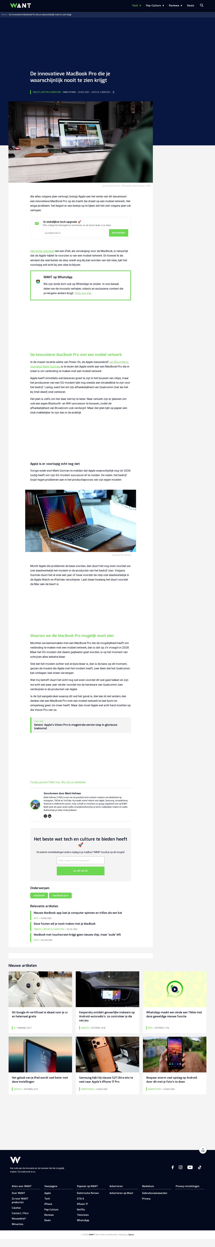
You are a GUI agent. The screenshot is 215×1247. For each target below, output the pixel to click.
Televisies (83, 1215)
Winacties (17, 1224)
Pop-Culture (153, 5)
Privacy (146, 1198)
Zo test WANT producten (20, 1200)
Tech (135, 5)
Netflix (81, 1209)
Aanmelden (118, 232)
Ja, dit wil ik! (80, 870)
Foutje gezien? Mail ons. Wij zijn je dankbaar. (58, 782)
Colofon (16, 1208)
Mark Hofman (69, 92)
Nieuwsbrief (19, 1218)
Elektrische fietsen (88, 1193)
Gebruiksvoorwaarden (154, 1193)
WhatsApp (83, 1220)
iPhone (48, 1204)
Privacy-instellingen (187, 1186)
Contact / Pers (20, 1213)
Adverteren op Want (121, 1193)
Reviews (174, 5)
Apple (47, 1193)
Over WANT (18, 1193)
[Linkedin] (49, 816)
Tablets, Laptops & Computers (47, 92)
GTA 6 (80, 1198)
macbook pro (60, 895)
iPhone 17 (82, 1204)
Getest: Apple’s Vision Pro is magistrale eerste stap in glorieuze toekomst (75, 726)
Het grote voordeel (42, 251)
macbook (39, 895)
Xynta (131, 1234)
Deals (190, 5)
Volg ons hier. (83, 293)
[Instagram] (45, 816)
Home (4, 14)
